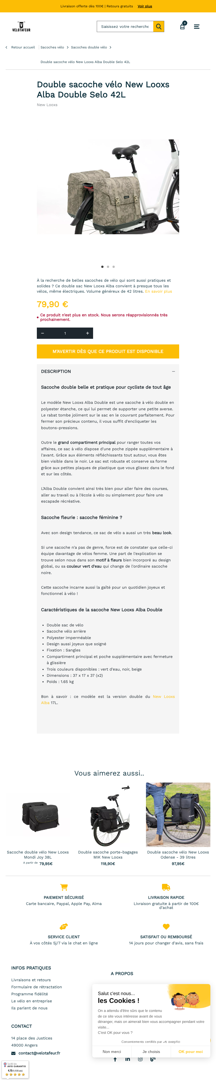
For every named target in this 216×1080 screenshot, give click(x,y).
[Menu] (196, 26)
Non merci (112, 1051)
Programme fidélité (29, 994)
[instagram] (140, 1059)
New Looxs (47, 105)
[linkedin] (127, 1059)
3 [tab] (113, 267)
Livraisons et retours (31, 980)
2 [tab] (108, 267)
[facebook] (115, 1059)
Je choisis (151, 1051)
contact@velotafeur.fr (39, 1053)
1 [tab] (102, 267)
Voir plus (145, 6)
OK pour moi (191, 1051)
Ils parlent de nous (29, 1008)
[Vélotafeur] (21, 26)
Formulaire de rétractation (36, 987)
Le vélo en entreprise (31, 1001)
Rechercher (158, 26)
